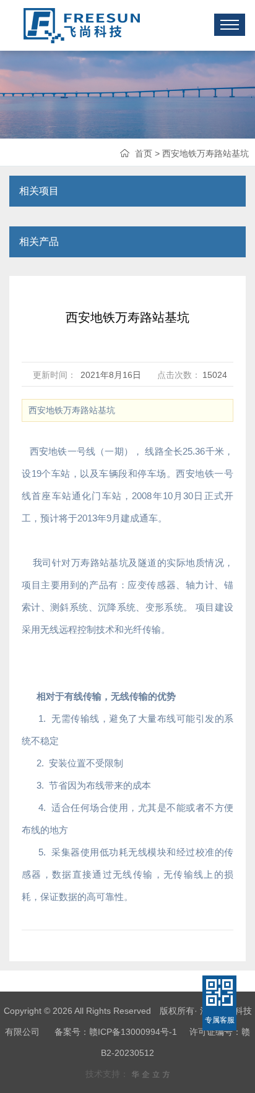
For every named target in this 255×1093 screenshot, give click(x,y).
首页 (143, 153)
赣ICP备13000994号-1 (133, 1032)
